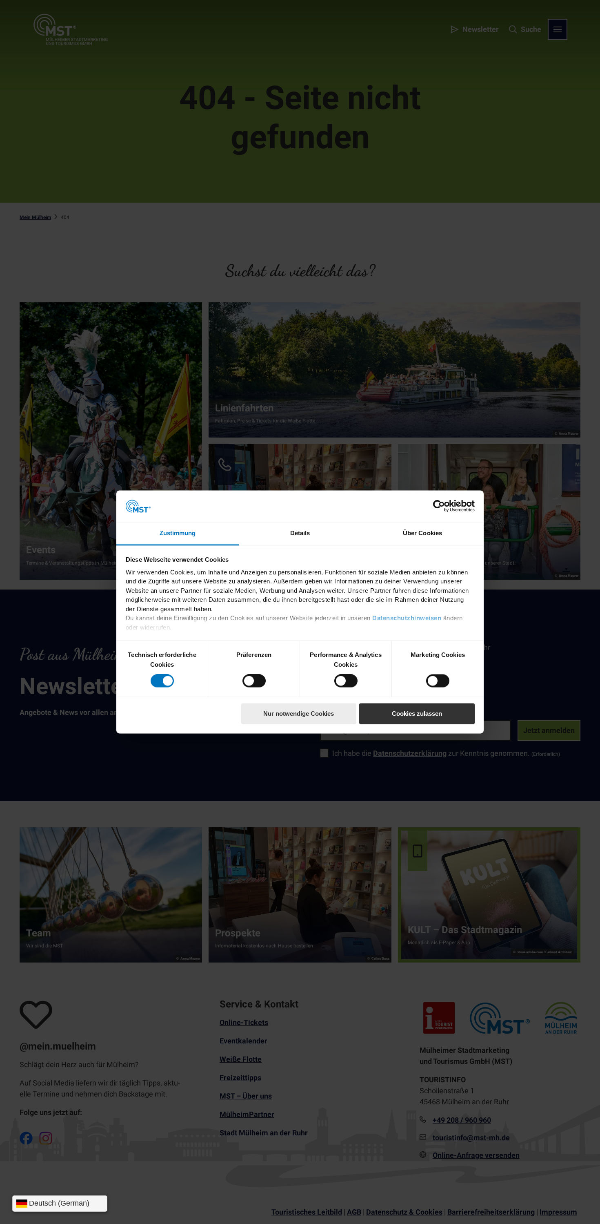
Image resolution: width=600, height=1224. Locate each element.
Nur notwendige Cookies (298, 713)
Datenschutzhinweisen (406, 618)
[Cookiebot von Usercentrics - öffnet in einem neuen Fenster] (439, 506)
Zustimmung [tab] (178, 532)
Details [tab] (300, 532)
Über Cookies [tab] (422, 532)
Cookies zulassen (417, 713)
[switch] (254, 681)
